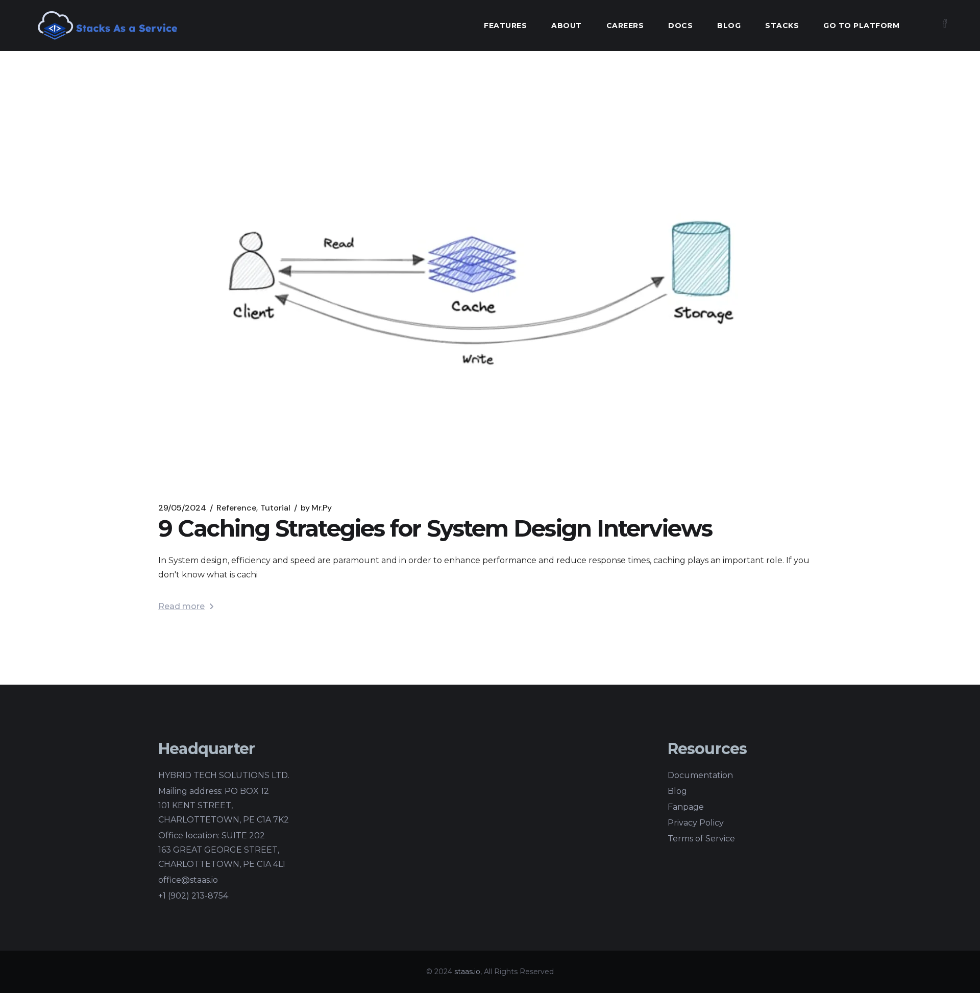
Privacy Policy (696, 823)
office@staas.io (188, 880)
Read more (181, 606)
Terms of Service (701, 838)
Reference (236, 508)
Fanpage (686, 807)
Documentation (700, 775)
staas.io (467, 971)
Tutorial (275, 508)
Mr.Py (316, 508)
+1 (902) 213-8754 (193, 896)
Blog (677, 791)
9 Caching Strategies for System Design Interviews (435, 528)
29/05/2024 (182, 508)
